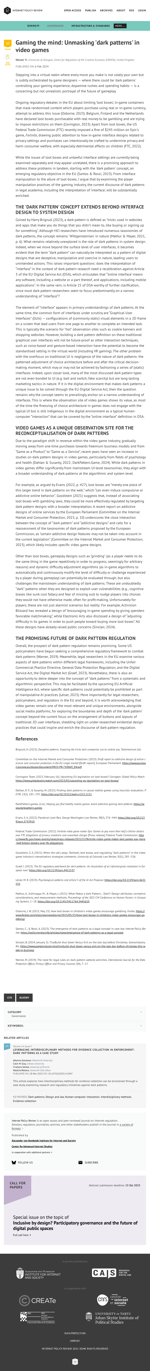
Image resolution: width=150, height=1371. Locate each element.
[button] (75, 1361)
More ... (120, 25)
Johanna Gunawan (22, 1060)
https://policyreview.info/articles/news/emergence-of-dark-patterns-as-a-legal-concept (72, 932)
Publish (90, 10)
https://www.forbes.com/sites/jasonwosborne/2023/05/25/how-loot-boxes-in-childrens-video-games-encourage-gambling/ (80, 915)
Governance (55, 25)
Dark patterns (36, 1097)
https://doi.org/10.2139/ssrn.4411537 (52, 870)
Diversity (33, 25)
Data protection (75, 1333)
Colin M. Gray (19, 1063)
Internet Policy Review (23, 10)
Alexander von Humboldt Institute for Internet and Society (44, 1140)
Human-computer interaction (82, 1097)
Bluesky (24, 997)
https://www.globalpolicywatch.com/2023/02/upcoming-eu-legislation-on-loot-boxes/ (67, 780)
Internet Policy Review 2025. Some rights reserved (75, 1348)
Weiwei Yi (21, 60)
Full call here (21, 1235)
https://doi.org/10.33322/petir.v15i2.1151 (66, 794)
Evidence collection (24, 1101)
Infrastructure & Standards (90, 25)
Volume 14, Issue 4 (22, 1046)
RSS (131, 10)
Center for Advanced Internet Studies (32, 1146)
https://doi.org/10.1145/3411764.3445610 (63, 901)
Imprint (75, 1341)
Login (142, 10)
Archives (106, 10)
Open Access (72, 10)
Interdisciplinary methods (116, 1097)
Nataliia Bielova (21, 1070)
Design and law (55, 1097)
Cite (9, 997)
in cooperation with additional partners (31, 1152)
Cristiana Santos (21, 1066)
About (121, 10)
